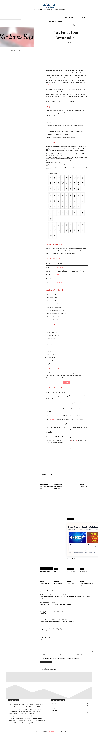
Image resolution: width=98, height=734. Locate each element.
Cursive (56, 581)
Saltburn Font (57, 571)
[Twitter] (62, 721)
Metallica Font (71, 558)
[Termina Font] (86, 481)
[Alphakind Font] (46, 578)
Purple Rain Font (58, 583)
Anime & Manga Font (45, 568)
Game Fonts (57, 484)
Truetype (59, 282)
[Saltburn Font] (60, 566)
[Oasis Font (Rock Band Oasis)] (46, 481)
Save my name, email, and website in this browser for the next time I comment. (60, 658)
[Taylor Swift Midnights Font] (86, 578)
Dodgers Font (84, 571)
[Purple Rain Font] (60, 578)
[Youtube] (65, 721)
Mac (76, 440)
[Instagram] (55, 721)
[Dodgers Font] (86, 566)
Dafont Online (53, 731)
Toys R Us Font (71, 571)
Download (67, 382)
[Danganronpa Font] (46, 566)
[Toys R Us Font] (73, 566)
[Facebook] (51, 721)
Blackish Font (70, 583)
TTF (58, 275)
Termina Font (83, 486)
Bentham (49, 329)
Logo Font (44, 484)
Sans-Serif (60, 267)
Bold (82, 484)
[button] (74, 25)
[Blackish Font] (73, 578)
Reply (42, 598)
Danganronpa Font (45, 571)
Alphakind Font (44, 583)
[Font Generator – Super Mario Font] (60, 481)
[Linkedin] (58, 721)
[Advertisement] (16, 62)
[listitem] (77, 541)
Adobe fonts (50, 85)
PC (72, 440)
